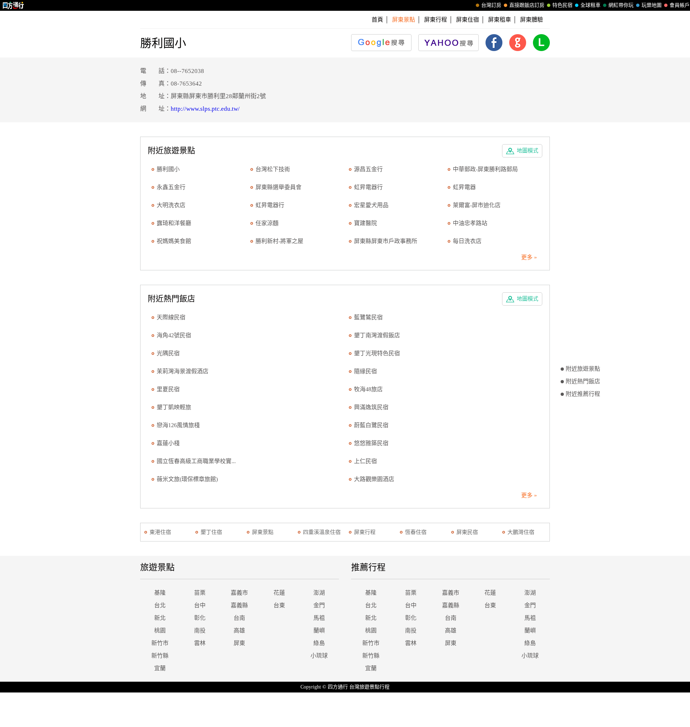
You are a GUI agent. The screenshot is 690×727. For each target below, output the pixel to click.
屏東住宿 (467, 20)
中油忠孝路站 (470, 223)
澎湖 (319, 593)
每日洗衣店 (467, 241)
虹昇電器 (464, 187)
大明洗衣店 (171, 205)
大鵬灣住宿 (520, 532)
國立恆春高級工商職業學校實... (196, 461)
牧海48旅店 (368, 389)
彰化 (200, 618)
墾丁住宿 (211, 532)
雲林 (200, 643)
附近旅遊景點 (583, 369)
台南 (239, 618)
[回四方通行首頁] (13, 5)
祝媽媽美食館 (174, 241)
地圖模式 (527, 151)
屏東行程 (435, 20)
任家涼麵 (267, 223)
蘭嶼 (319, 630)
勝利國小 (168, 169)
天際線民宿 (171, 317)
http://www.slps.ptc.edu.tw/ (205, 108)
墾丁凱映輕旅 (174, 407)
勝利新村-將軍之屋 (279, 241)
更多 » (529, 257)
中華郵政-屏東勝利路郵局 (485, 169)
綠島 (319, 643)
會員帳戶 (680, 5)
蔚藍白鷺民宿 (371, 425)
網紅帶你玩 (621, 5)
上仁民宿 (365, 461)
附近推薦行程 (583, 394)
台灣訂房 (491, 5)
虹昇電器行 (368, 187)
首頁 (377, 20)
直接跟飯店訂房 (526, 5)
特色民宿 (562, 5)
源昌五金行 (368, 169)
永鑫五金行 (171, 187)
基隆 (160, 593)
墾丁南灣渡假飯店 (377, 335)
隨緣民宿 (365, 371)
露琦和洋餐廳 (174, 223)
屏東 (239, 643)
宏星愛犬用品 (371, 205)
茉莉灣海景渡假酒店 (182, 371)
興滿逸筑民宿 (371, 407)
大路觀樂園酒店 (374, 479)
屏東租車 (499, 20)
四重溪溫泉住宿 (322, 532)
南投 (200, 630)
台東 (279, 605)
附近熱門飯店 (583, 381)
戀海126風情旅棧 (178, 425)
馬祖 (319, 618)
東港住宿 (160, 532)
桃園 (160, 630)
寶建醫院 (365, 223)
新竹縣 (160, 656)
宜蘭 (160, 668)
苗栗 (200, 593)
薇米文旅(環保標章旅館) (187, 479)
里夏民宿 (168, 389)
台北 (160, 605)
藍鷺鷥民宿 (368, 317)
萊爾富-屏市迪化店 (477, 205)
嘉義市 (239, 593)
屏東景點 (262, 532)
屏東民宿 (467, 532)
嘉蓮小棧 (168, 443)
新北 (160, 618)
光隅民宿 (168, 353)
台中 (200, 605)
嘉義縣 (239, 605)
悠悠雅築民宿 (371, 443)
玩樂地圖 (651, 5)
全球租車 (590, 5)
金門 (319, 605)
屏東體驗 (531, 20)
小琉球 (319, 656)
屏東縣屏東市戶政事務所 (385, 241)
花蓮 (279, 593)
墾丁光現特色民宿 (377, 353)
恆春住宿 (416, 532)
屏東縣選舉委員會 (279, 187)
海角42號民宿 (174, 335)
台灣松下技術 (273, 169)
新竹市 (160, 643)
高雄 (239, 630)
